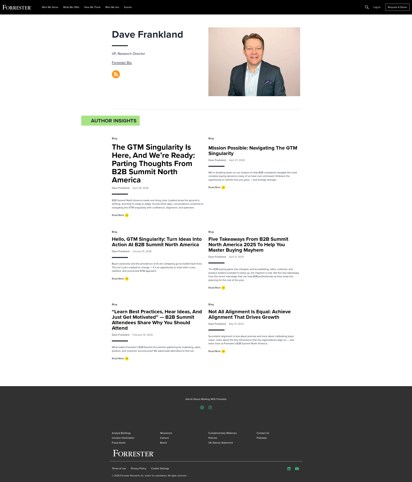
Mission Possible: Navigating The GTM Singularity (252, 150)
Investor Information (123, 438)
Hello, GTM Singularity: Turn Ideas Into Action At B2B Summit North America (157, 241)
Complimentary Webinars (222, 433)
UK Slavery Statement (220, 443)
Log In (377, 7)
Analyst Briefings (121, 433)
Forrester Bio (122, 62)
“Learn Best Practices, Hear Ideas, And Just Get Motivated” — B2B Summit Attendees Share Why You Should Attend (157, 320)
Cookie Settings (160, 468)
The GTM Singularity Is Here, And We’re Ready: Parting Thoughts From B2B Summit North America (153, 163)
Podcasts (262, 438)
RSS (114, 72)
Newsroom (166, 433)
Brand (163, 443)
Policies (212, 438)
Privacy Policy (138, 468)
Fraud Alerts (119, 443)
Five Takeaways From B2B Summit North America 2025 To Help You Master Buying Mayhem (248, 244)
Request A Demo (397, 7)
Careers (164, 438)
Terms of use (119, 468)
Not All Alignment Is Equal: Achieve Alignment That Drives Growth (249, 314)
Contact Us (263, 433)
